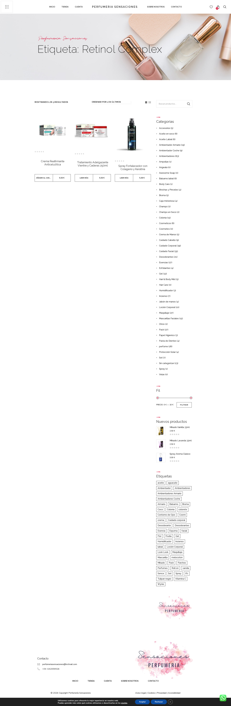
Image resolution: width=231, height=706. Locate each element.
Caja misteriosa (166, 201)
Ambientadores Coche (169, 499)
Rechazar (159, 702)
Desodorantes (166, 257)
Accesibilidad (174, 692)
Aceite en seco (166, 133)
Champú (163, 206)
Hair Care (163, 285)
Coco (160, 509)
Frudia (168, 536)
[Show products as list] (149, 102)
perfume (163, 346)
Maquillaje (164, 313)
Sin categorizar (166, 363)
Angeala (163, 167)
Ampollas (164, 161)
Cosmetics (164, 229)
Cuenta (79, 7)
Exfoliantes (164, 268)
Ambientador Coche (169, 150)
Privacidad (161, 692)
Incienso (163, 296)
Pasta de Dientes (167, 341)
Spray (162, 369)
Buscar (188, 104)
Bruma (162, 195)
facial (184, 531)
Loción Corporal (167, 307)
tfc (186, 573)
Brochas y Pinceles (168, 189)
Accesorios (164, 128)
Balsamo (173, 504)
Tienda (64, 7)
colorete (182, 509)
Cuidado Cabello (167, 240)
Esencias (163, 262)
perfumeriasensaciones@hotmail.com (59, 664)
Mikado (161, 563)
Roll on (175, 568)
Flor (159, 536)
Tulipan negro (164, 579)
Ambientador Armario (169, 145)
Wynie (161, 584)
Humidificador (166, 290)
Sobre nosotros (156, 7)
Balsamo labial (166, 178)
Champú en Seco (167, 212)
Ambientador (164, 488)
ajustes (124, 703)
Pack (161, 329)
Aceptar (142, 702)
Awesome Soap (167, 173)
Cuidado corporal (176, 520)
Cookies (151, 692)
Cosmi (182, 515)
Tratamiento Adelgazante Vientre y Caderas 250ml (92, 164)
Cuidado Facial (166, 251)
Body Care (164, 184)
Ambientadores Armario (169, 493)
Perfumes (163, 568)
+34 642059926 (50, 668)
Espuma (173, 531)
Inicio (52, 7)
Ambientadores (167, 156)
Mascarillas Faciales (169, 318)
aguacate (172, 483)
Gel (161, 273)
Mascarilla (163, 557)
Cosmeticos (165, 223)
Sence (161, 573)
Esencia (161, 531)
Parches (182, 563)
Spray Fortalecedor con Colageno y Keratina (132, 167)
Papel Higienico (167, 335)
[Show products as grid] (146, 102)
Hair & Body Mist (167, 279)
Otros (162, 324)
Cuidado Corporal (167, 245)
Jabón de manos (167, 301)
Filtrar (184, 405)
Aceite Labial (165, 139)
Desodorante (164, 525)
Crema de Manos (167, 234)
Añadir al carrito (44, 178)
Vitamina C (180, 579)
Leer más (84, 178)
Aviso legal (140, 692)
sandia (186, 568)
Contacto (176, 7)
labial (160, 547)
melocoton (177, 557)
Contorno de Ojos (166, 515)
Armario (161, 504)
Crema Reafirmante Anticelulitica (52, 163)
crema (161, 520)
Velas (162, 374)
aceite (161, 483)
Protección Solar (167, 352)
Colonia (163, 217)
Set (161, 357)
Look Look (163, 552)
